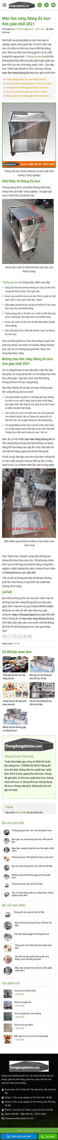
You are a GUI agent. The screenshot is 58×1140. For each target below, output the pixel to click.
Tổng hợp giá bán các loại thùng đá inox (26, 79)
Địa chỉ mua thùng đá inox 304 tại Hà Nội (26, 91)
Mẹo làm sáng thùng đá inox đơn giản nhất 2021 (33, 849)
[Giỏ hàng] (53, 5)
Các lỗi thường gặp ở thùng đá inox (31, 934)
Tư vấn (41, 29)
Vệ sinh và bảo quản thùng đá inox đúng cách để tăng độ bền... (32, 957)
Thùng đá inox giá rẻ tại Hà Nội (27, 884)
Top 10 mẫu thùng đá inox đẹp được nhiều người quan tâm (32, 894)
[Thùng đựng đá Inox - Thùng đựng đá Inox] (22, 5)
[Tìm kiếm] (39, 5)
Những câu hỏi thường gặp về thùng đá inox (28, 96)
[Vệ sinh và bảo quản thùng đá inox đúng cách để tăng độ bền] (8, 959)
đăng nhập (20, 812)
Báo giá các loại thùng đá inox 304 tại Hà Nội (28, 83)
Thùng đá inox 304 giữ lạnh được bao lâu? (27, 87)
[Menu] (4, 5)
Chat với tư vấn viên (21, 1136)
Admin (31, 29)
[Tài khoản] (46, 5)
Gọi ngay (49, 1136)
